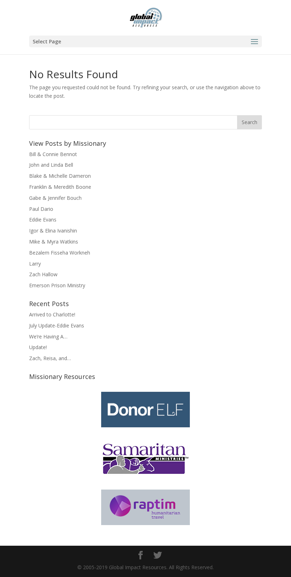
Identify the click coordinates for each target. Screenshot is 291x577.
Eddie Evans (42, 219)
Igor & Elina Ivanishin (53, 230)
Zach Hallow (43, 274)
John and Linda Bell (51, 164)
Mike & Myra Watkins (53, 241)
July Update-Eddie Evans (56, 325)
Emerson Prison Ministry (57, 285)
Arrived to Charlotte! (52, 314)
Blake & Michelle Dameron (60, 175)
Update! (38, 347)
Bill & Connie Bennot (53, 154)
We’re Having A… (48, 336)
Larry (35, 263)
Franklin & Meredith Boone (60, 186)
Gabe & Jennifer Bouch (55, 197)
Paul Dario (41, 208)
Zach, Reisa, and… (50, 358)
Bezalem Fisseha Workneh (59, 252)
